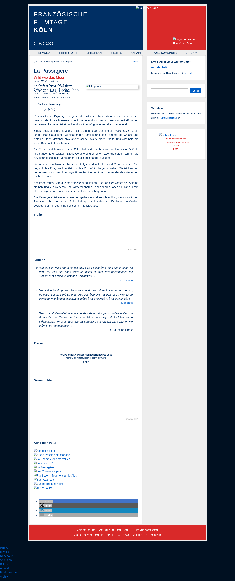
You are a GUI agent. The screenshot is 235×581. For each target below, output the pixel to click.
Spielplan (94, 52)
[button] (46, 501)
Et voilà (44, 52)
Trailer (135, 61)
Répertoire (68, 52)
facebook (188, 73)
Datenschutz (101, 530)
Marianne (127, 302)
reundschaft (159, 67)
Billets (116, 52)
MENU (4, 547)
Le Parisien (126, 280)
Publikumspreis (165, 52)
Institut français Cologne (141, 530)
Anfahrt (137, 52)
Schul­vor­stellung (168, 118)
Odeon (116, 530)
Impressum (83, 530)
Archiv (191, 52)
